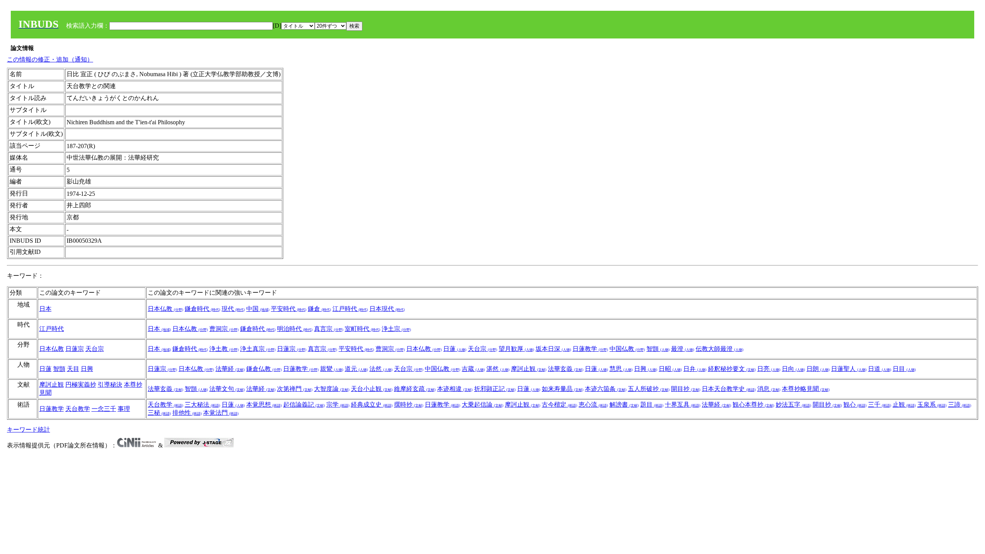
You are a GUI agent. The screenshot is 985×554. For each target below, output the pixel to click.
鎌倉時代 (202, 308)
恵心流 (593, 404)
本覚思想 (264, 404)
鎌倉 (319, 308)
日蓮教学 (590, 348)
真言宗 (328, 328)
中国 (257, 308)
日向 (793, 368)
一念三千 (104, 408)
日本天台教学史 (729, 388)
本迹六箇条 (605, 388)
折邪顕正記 (495, 388)
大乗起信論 (482, 404)
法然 (380, 368)
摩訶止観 (528, 368)
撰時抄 (408, 404)
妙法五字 (793, 404)
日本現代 (387, 308)
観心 (854, 404)
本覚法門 (221, 412)
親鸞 (331, 368)
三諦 (959, 404)
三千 (879, 404)
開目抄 (685, 388)
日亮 (768, 368)
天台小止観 (371, 388)
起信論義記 (304, 404)
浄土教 (224, 348)
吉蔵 (473, 368)
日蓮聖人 (848, 368)
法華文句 (227, 388)
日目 (904, 368)
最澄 (682, 348)
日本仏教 (165, 308)
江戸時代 (350, 308)
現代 (233, 308)
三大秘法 (202, 404)
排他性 (187, 412)
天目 (73, 368)
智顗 (657, 348)
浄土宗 (396, 328)
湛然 (497, 368)
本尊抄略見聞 (806, 388)
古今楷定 (559, 404)
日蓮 (454, 348)
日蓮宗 (74, 348)
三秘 (159, 412)
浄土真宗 (257, 348)
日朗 (818, 368)
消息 (768, 388)
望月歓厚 (516, 348)
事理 (124, 408)
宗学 (337, 404)
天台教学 (77, 408)
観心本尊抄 (753, 404)
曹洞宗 (224, 328)
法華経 (230, 368)
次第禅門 (294, 388)
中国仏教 (627, 348)
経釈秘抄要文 (732, 368)
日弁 (694, 368)
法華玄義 (565, 368)
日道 (879, 368)
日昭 (670, 368)
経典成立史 (371, 404)
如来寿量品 (562, 388)
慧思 (621, 368)
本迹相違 (454, 388)
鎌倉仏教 (264, 368)
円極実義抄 (80, 384)
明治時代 (294, 328)
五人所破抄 (648, 388)
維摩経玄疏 (415, 388)
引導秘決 (110, 384)
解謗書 (624, 404)
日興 (87, 368)
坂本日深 (553, 348)
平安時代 (288, 308)
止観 (904, 404)
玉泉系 (932, 404)
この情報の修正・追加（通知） (50, 59)
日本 (45, 308)
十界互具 (682, 404)
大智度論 (331, 388)
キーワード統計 (28, 429)
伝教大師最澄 (719, 348)
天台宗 (94, 348)
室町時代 (362, 328)
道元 (356, 368)
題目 (651, 404)
